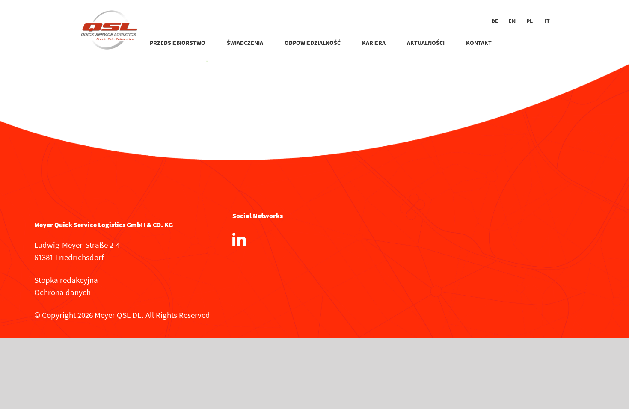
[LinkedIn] (239, 239)
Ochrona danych (62, 292)
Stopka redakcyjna (66, 280)
